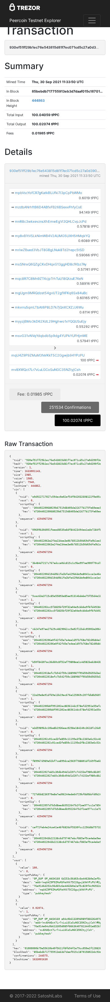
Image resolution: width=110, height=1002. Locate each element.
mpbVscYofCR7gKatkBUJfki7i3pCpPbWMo (48, 193)
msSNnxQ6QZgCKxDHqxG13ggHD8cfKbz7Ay (50, 264)
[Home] (24, 7)
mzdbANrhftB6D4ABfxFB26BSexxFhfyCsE (48, 207)
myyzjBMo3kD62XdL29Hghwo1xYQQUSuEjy (50, 321)
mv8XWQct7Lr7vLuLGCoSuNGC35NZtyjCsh (46, 370)
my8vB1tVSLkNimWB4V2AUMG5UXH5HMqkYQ (52, 236)
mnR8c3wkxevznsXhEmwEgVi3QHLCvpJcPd (50, 221)
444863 (38, 100)
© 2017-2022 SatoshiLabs (35, 995)
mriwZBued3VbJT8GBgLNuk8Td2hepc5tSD (49, 250)
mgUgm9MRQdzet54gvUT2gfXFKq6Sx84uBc (51, 293)
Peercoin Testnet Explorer (35, 20)
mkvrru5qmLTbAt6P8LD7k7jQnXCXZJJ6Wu (49, 307)
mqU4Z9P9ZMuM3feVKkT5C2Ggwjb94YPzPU (48, 355)
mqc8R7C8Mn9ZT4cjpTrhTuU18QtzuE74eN (49, 278)
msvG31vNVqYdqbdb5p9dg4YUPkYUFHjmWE (51, 336)
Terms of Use (87, 995)
